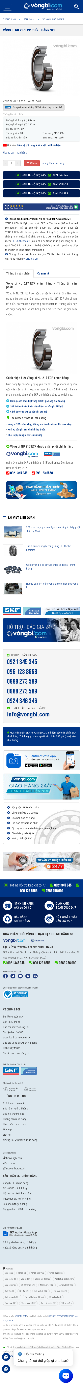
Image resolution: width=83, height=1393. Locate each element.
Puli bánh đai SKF (41, 1291)
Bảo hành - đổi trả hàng (15, 1108)
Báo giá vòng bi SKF (28, 1303)
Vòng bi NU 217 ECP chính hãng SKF (29, 30)
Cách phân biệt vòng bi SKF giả (19, 1242)
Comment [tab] (43, 273)
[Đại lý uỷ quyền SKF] (33, 455)
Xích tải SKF (9, 1291)
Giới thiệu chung (11, 1021)
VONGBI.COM (31, 258)
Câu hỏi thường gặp (13, 1113)
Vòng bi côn (22, 1273)
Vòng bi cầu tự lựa (56, 1273)
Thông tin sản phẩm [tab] (18, 273)
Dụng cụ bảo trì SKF (66, 1285)
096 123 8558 (22, 672)
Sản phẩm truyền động (15, 1203)
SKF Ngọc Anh (66, 1303)
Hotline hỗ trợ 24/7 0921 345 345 (44, 175)
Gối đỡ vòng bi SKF (28, 1285)
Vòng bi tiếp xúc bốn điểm (64, 1279)
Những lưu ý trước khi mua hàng (20, 1139)
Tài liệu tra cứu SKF (13, 1032)
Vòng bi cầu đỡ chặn (42, 1279)
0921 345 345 (22, 662)
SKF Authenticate (21, 240)
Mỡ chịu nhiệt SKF (47, 1285)
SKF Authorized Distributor (17, 952)
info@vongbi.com (28, 714)
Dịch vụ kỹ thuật (11, 1047)
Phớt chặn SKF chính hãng (17, 1198)
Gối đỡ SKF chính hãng (15, 1188)
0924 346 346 (22, 701)
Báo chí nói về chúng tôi (16, 1027)
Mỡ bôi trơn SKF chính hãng (17, 1193)
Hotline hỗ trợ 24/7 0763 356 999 (44, 193)
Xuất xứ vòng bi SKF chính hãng (20, 1247)
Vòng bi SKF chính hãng (15, 1183)
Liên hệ (6, 1134)
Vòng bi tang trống (37, 1273)
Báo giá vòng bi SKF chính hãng (20, 1042)
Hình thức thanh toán (14, 1124)
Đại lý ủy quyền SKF (13, 1016)
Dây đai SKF (24, 1291)
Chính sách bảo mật (14, 1103)
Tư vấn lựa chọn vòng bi (16, 1053)
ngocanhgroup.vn (15, 1168)
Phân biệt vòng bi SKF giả (34, 1297)
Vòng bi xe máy (10, 1285)
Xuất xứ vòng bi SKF (12, 1297)
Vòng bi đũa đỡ (10, 1279)
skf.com (10, 1163)
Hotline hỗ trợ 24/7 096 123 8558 (44, 184)
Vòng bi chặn (25, 1279)
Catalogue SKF (10, 1303)
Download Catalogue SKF (16, 1037)
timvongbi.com (14, 1158)
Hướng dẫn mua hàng (15, 152)
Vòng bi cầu (9, 1273)
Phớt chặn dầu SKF (60, 1291)
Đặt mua (33, 163)
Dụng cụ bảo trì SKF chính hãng (19, 1209)
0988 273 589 (22, 681)
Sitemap (7, 1129)
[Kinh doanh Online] (6, 1359)
